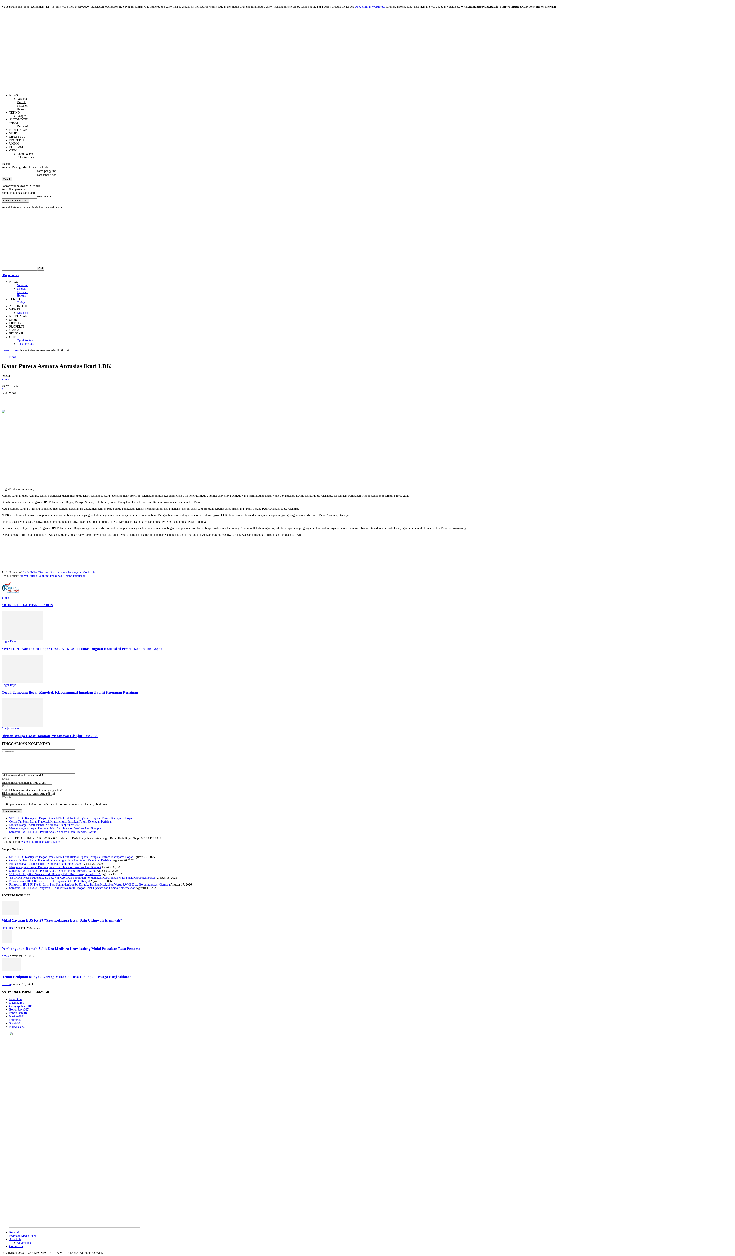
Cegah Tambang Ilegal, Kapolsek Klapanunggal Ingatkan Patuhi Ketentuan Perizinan (70, 692)
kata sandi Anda (46, 175)
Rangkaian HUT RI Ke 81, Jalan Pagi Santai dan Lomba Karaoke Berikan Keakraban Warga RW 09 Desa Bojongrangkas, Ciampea (89, 884)
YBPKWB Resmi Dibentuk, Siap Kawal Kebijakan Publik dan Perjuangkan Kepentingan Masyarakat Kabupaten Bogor (82, 877)
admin (5, 379)
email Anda (44, 196)
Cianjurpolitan (10, 728)
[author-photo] (11, 595)
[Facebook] (8, 398)
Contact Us (16, 1246)
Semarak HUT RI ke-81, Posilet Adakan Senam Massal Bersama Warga (52, 831)
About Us (15, 1239)
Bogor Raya (9, 641)
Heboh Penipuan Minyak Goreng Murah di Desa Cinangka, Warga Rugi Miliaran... (68, 977)
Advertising (24, 1242)
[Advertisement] (367, 238)
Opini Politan (25, 153)
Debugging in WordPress (370, 6)
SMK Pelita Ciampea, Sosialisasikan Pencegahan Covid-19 (59, 572)
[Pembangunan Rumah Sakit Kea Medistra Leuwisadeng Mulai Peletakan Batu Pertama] (7, 942)
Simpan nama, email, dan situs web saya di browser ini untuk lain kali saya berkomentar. (58, 804)
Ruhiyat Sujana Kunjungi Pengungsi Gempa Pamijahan (52, 575)
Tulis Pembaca (25, 157)
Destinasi (22, 126)
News (16, 350)
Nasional (22, 98)
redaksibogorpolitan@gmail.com (40, 841)
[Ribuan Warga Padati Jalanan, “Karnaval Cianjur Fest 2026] (22, 725)
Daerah (21, 102)
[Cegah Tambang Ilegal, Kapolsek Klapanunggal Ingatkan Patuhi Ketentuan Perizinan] (22, 682)
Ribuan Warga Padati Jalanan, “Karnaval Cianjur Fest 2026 (50, 736)
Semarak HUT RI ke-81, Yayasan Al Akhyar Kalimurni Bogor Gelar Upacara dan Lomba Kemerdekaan (72, 888)
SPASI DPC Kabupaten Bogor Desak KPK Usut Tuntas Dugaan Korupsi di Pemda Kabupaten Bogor (82, 649)
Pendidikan (8, 927)
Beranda (7, 350)
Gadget (21, 116)
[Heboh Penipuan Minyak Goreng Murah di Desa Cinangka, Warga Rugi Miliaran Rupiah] (11, 970)
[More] (63, 399)
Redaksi (14, 1232)
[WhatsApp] (49, 398)
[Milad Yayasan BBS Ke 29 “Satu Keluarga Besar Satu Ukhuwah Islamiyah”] (10, 913)
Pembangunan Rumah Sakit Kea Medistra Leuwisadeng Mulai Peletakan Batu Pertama (71, 949)
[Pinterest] (35, 398)
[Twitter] (21, 398)
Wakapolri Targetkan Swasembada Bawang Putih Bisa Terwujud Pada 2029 (55, 874)
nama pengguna (46, 171)
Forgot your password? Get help (21, 185)
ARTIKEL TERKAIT (16, 605)
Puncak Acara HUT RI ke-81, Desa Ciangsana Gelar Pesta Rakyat (49, 881)
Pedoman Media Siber (23, 1235)
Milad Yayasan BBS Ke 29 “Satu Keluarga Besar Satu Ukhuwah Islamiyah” (62, 920)
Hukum (21, 109)
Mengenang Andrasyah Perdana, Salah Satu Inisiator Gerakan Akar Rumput (55, 828)
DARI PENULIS (42, 605)
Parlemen (22, 105)
